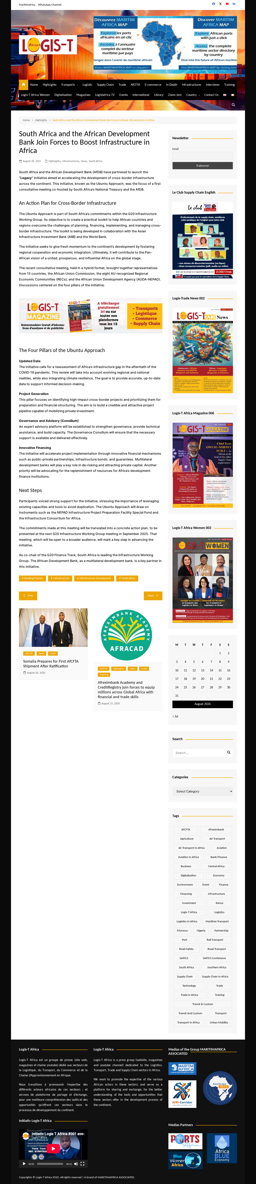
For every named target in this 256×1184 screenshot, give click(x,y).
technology (189, 985)
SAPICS (184, 958)
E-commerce (153, 84)
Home (34, 84)
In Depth (171, 84)
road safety (186, 949)
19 (194, 679)
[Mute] (76, 1164)
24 (176, 687)
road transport (217, 949)
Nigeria (201, 930)
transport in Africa (188, 1022)
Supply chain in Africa (215, 976)
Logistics (219, 912)
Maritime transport (217, 921)
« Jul (175, 716)
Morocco (182, 930)
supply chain (185, 976)
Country (191, 95)
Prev (30, 595)
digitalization (188, 875)
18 (185, 679)
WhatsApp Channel (49, 4)
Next (151, 595)
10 (176, 670)
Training (229, 84)
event (205, 884)
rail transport (215, 939)
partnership (221, 930)
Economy (218, 875)
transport (221, 1013)
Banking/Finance (33, 578)
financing (186, 894)
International (141, 95)
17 (176, 679)
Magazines (83, 95)
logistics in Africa (187, 921)
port (184, 939)
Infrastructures (191, 84)
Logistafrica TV (105, 95)
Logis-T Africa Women (35, 95)
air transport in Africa (191, 848)
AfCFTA (135, 84)
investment (189, 903)
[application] (53, 1148)
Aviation (222, 848)
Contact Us (211, 95)
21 (211, 679)
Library (158, 95)
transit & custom (202, 1004)
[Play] (24, 1164)
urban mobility (219, 1022)
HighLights (49, 84)
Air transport (217, 838)
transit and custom (190, 1013)
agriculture (186, 838)
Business (186, 866)
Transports (68, 84)
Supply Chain (105, 84)
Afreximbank (216, 829)
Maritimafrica (27, 4)
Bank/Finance (219, 857)
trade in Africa (189, 995)
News (84, 161)
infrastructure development (95, 578)
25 (185, 687)
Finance (223, 884)
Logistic (87, 84)
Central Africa (216, 866)
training (219, 995)
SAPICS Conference (214, 958)
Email (175, 149)
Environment (185, 884)
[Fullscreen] (82, 1164)
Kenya (219, 903)
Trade (122, 84)
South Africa (95, 161)
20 (202, 679)
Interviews (212, 84)
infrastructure (61, 578)
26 (194, 687)
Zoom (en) (175, 95)
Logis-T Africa (189, 912)
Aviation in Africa (188, 857)
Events (123, 95)
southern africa (216, 967)
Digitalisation (63, 95)
